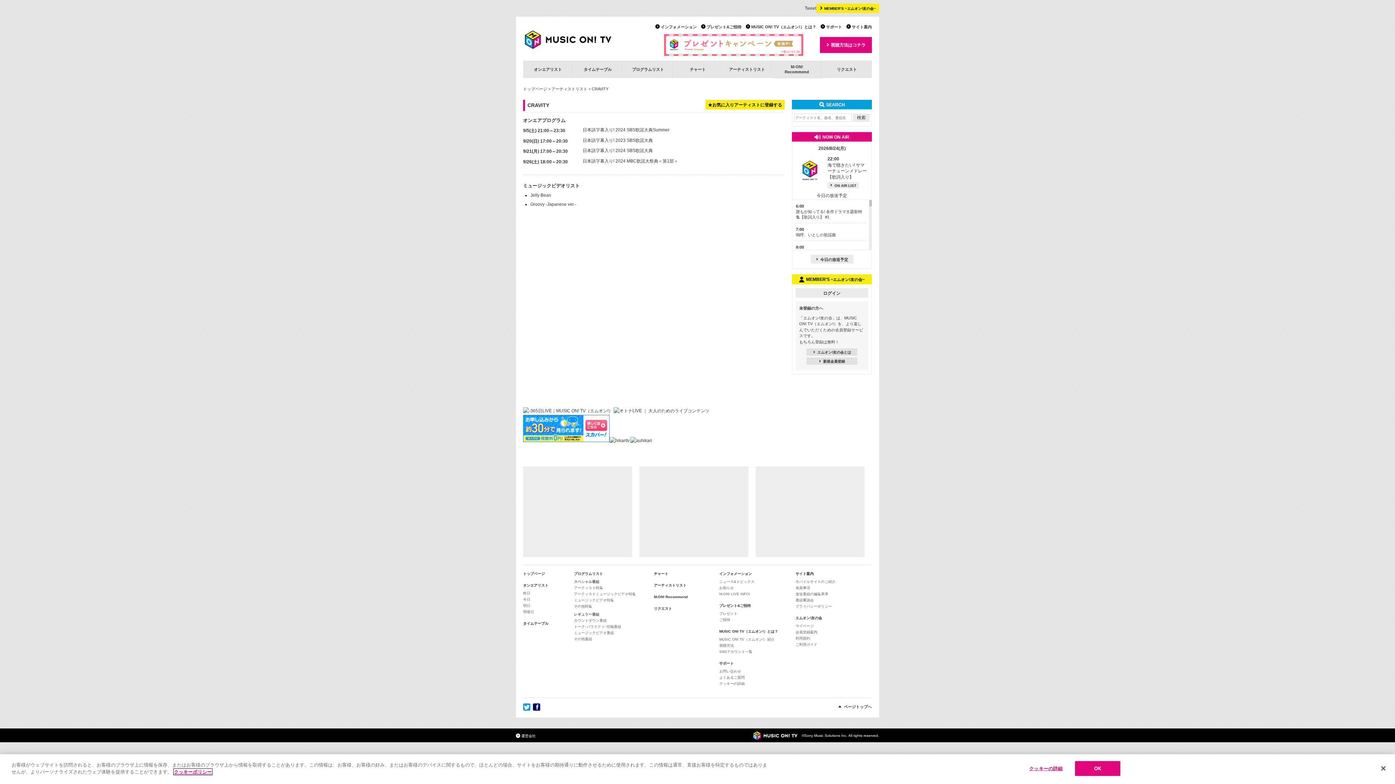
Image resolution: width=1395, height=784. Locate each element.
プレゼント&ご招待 (724, 27)
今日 (526, 599)
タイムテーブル (598, 69)
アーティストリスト (747, 69)
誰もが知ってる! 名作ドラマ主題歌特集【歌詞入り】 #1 (829, 212)
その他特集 (583, 606)
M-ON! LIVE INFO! (734, 594)
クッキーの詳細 (732, 684)
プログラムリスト (648, 69)
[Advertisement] (577, 511)
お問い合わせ (730, 671)
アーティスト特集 (588, 588)
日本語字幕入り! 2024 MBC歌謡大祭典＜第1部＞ (630, 161)
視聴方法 (726, 646)
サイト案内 (862, 27)
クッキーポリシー (193, 772)
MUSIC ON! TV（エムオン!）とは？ (783, 27)
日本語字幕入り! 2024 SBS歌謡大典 (618, 150)
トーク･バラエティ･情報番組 (597, 627)
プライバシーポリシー (814, 606)
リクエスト (847, 69)
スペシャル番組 (586, 582)
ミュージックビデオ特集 (594, 600)
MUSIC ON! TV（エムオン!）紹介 (747, 639)
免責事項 (803, 588)
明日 (526, 606)
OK (1097, 768)
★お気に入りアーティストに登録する (745, 104)
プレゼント (728, 614)
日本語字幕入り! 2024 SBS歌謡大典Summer (626, 129)
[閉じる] (1383, 768)
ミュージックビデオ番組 (594, 633)
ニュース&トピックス (737, 582)
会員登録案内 (806, 632)
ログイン (832, 293)
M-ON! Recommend (671, 597)
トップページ (535, 89)
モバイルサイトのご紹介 (816, 582)
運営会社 (528, 736)
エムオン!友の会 (809, 618)
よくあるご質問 (732, 677)
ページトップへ (858, 707)
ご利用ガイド (806, 644)
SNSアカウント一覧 (735, 652)
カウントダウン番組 (590, 620)
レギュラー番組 (586, 614)
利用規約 (803, 638)
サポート (834, 27)
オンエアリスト (548, 69)
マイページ (805, 626)
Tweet (810, 8)
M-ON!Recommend (797, 69)
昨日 (526, 593)
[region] (697, 769)
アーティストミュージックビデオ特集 (605, 594)
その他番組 (583, 639)
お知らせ (726, 588)
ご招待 (724, 620)
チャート (698, 69)
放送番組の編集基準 (812, 594)
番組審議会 (805, 600)
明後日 (528, 612)
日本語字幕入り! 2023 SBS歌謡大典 (618, 140)
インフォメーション (679, 27)
